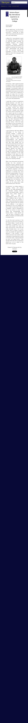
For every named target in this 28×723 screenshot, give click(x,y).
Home (10, 6)
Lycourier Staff (15, 6)
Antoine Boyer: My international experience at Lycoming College (14, 16)
